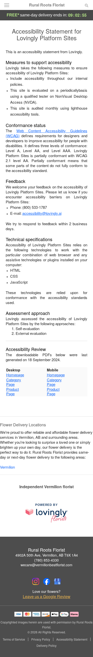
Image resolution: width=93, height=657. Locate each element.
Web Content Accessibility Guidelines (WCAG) (46, 133)
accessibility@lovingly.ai (42, 213)
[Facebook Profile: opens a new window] (46, 581)
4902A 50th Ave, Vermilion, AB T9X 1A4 (46, 555)
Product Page (12, 391)
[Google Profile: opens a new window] (57, 581)
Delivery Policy (46, 645)
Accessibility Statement (71, 639)
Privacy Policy (40, 639)
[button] (82, 646)
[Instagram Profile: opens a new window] (35, 581)
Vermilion (7, 467)
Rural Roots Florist (46, 5)
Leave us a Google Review (46, 596)
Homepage (15, 374)
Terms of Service (14, 639)
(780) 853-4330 (46, 560)
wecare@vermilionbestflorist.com (46, 564)
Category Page (13, 382)
